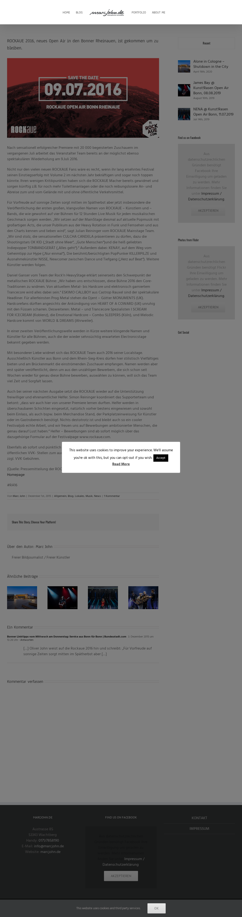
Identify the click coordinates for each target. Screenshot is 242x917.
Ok (156, 908)
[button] (172, 12)
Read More (121, 464)
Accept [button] (160, 458)
